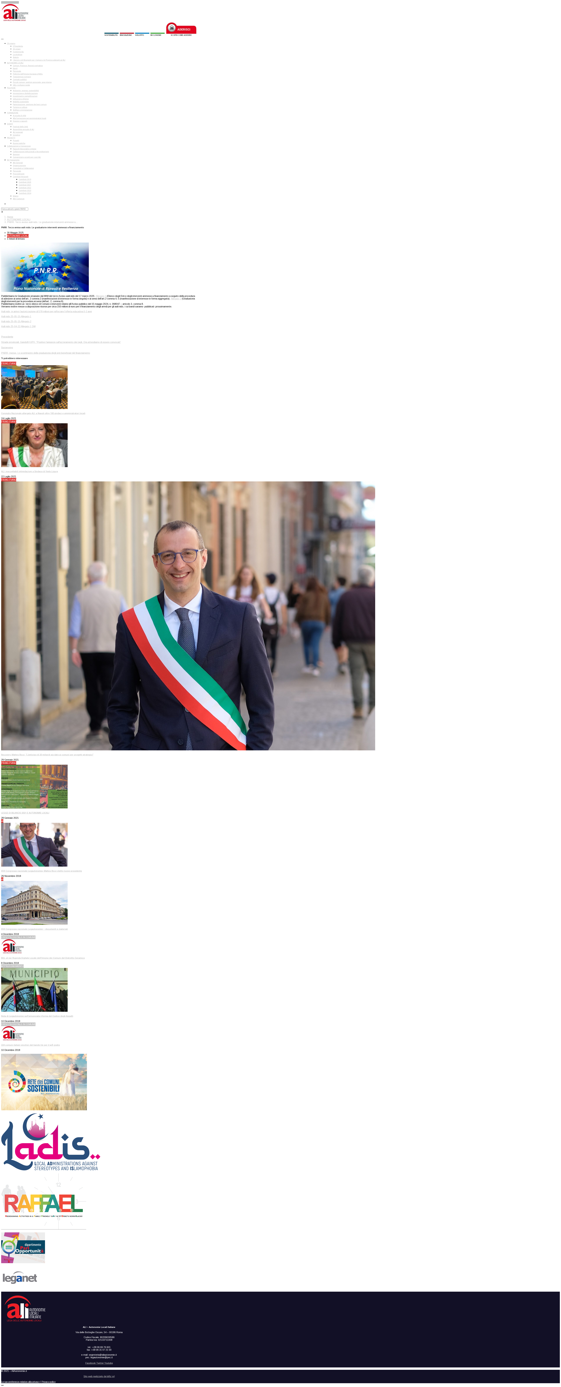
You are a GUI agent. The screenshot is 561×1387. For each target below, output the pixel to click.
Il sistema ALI (18, 52)
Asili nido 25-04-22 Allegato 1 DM (18, 326)
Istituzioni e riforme (21, 99)
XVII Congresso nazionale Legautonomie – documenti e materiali (34, 929)
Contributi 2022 (25, 187)
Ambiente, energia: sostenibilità (26, 90)
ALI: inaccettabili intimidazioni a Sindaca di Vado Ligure (29, 471)
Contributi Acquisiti (20, 176)
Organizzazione (19, 165)
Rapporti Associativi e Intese (24, 149)
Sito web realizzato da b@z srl (99, 1376)
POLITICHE (11, 88)
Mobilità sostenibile (21, 101)
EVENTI (10, 124)
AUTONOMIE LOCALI (15, 63)
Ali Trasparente (13, 160)
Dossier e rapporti (20, 121)
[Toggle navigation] (2, 39)
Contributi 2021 (25, 185)
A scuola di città (19, 115)
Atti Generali (18, 162)
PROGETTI (11, 138)
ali (2, 821)
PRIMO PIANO (8, 363)
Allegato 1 (101, 296)
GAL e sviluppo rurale (21, 85)
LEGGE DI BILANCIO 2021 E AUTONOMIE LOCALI (25, 812)
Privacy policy (48, 1382)
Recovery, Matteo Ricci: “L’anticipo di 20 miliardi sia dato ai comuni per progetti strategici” (47, 754)
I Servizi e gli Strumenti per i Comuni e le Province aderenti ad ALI (39, 60)
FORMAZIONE (12, 113)
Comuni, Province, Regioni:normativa (28, 65)
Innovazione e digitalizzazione (25, 93)
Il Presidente (18, 46)
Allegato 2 (176, 298)
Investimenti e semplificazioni (25, 96)
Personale (17, 71)
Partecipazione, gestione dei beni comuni (30, 104)
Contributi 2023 (25, 190)
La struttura (17, 54)
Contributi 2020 (25, 182)
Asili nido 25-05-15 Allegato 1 (16, 316)
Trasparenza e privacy (22, 76)
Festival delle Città (20, 126)
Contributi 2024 (25, 193)
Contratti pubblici (20, 79)
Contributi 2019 (25, 179)
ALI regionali (18, 132)
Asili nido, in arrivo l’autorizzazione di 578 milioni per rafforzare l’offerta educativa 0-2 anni (46, 311)
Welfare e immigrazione (22, 110)
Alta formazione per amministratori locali (29, 118)
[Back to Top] (2, 1385)
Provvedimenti (18, 174)
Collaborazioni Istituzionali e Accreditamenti (31, 151)
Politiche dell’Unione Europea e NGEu (28, 74)
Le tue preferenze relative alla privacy (20, 1382)
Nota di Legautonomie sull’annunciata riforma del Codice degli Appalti (37, 1016)
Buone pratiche (19, 143)
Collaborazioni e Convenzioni (19, 146)
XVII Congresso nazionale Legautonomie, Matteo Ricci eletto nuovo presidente (41, 871)
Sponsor (16, 154)
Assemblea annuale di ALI (23, 129)
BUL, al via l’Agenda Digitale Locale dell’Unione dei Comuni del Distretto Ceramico (43, 958)
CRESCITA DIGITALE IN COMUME (18, 937)
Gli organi (16, 49)
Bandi (15, 68)
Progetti (16, 140)
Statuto (16, 57)
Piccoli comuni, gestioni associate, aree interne (32, 82)
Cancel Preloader (10, 2)
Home (10, 217)
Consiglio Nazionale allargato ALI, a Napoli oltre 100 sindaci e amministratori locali (43, 413)
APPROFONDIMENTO (12, 966)
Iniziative (16, 135)
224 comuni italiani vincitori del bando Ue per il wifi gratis (30, 1045)
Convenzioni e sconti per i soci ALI (27, 157)
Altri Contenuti (18, 199)
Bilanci (15, 196)
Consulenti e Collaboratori (23, 168)
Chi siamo (11, 43)
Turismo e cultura (20, 107)
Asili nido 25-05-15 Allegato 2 (16, 321)
